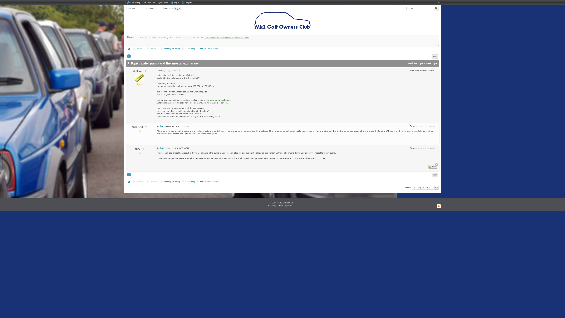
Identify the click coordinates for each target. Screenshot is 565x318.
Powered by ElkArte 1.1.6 (277, 206)
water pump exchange (219, 100)
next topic (432, 63)
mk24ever (137, 71)
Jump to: (407, 188)
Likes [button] (434, 166)
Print (435, 56)
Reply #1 (160, 126)
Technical (140, 48)
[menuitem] (435, 56)
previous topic (415, 63)
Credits (289, 206)
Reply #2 (160, 148)
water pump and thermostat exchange (202, 48)
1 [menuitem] (128, 56)
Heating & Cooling (172, 48)
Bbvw (137, 148)
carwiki (172, 83)
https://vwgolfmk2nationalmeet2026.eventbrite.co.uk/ (226, 37)
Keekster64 (137, 126)
